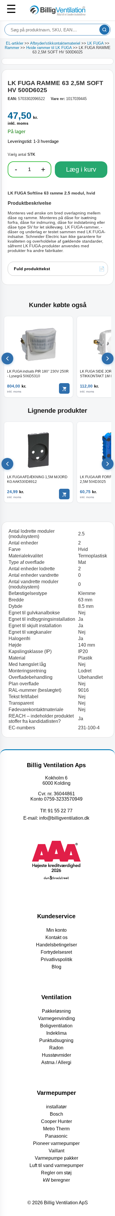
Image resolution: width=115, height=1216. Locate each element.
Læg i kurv (81, 169)
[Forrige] (7, 358)
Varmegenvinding (56, 1018)
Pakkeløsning (56, 1011)
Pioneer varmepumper (56, 1143)
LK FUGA (95, 43)
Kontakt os (56, 937)
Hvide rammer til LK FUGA (49, 47)
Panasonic (56, 1136)
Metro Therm (56, 1128)
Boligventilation (56, 1025)
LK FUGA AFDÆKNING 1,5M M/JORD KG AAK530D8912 (37, 479)
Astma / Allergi (56, 1062)
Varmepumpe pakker (56, 1158)
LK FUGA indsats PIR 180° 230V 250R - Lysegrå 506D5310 (38, 373)
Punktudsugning (56, 1040)
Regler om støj (56, 1172)
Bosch (56, 1114)
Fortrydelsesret (56, 952)
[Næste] (108, 358)
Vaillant (56, 1150)
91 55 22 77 (60, 810)
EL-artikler (14, 43)
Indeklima (56, 1033)
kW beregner (56, 1180)
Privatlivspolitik (56, 959)
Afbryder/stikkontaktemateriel (55, 43)
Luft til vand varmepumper (56, 1165)
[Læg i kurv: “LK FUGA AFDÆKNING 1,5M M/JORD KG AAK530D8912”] (64, 494)
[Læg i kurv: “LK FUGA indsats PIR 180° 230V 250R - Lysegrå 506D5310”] (64, 388)
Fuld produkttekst (32, 268)
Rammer (12, 47)
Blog (56, 966)
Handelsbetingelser (56, 944)
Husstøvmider (56, 1055)
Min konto (56, 930)
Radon (56, 1047)
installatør (56, 1106)
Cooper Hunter (56, 1121)
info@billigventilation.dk (64, 818)
